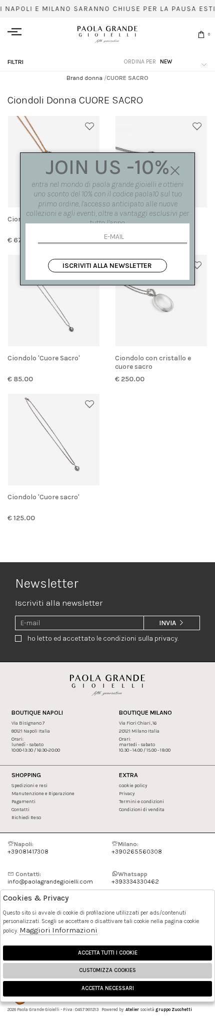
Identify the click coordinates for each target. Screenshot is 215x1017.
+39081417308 (28, 847)
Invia (168, 623)
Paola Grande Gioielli (108, 34)
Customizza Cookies (107, 970)
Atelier (132, 1009)
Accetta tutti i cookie (108, 953)
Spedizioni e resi (30, 785)
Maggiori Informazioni (59, 930)
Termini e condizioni (141, 801)
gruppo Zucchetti (174, 1009)
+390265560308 (137, 847)
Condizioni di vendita (141, 809)
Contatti (21, 809)
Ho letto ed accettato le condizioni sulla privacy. (103, 638)
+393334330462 (135, 877)
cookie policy (133, 785)
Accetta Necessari (108, 988)
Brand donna (84, 77)
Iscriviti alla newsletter (107, 265)
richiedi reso (26, 817)
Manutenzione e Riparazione (43, 793)
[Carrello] (201, 34)
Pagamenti (24, 801)
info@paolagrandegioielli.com (50, 877)
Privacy (126, 793)
